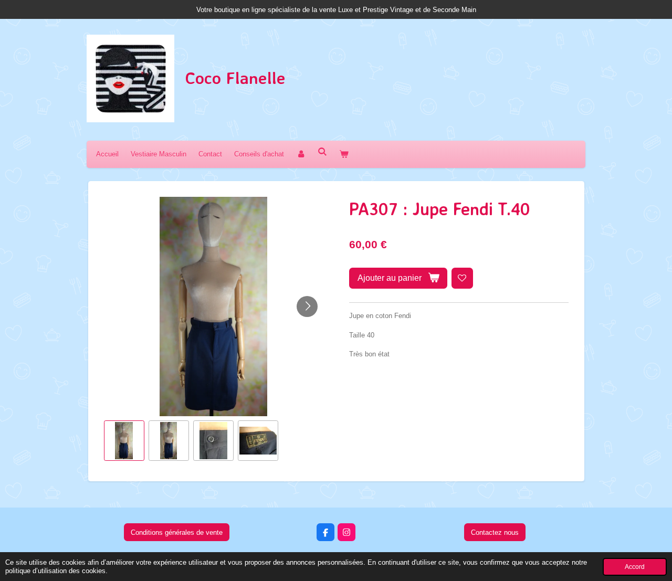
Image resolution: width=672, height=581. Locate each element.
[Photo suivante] (307, 306)
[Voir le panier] (344, 154)
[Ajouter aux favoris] (462, 278)
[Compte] (301, 154)
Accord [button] (635, 566)
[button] (124, 440)
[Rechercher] (322, 152)
